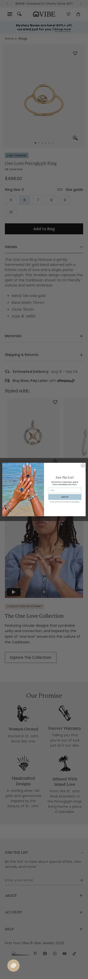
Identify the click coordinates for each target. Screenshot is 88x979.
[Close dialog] (83, 465)
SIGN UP (64, 497)
